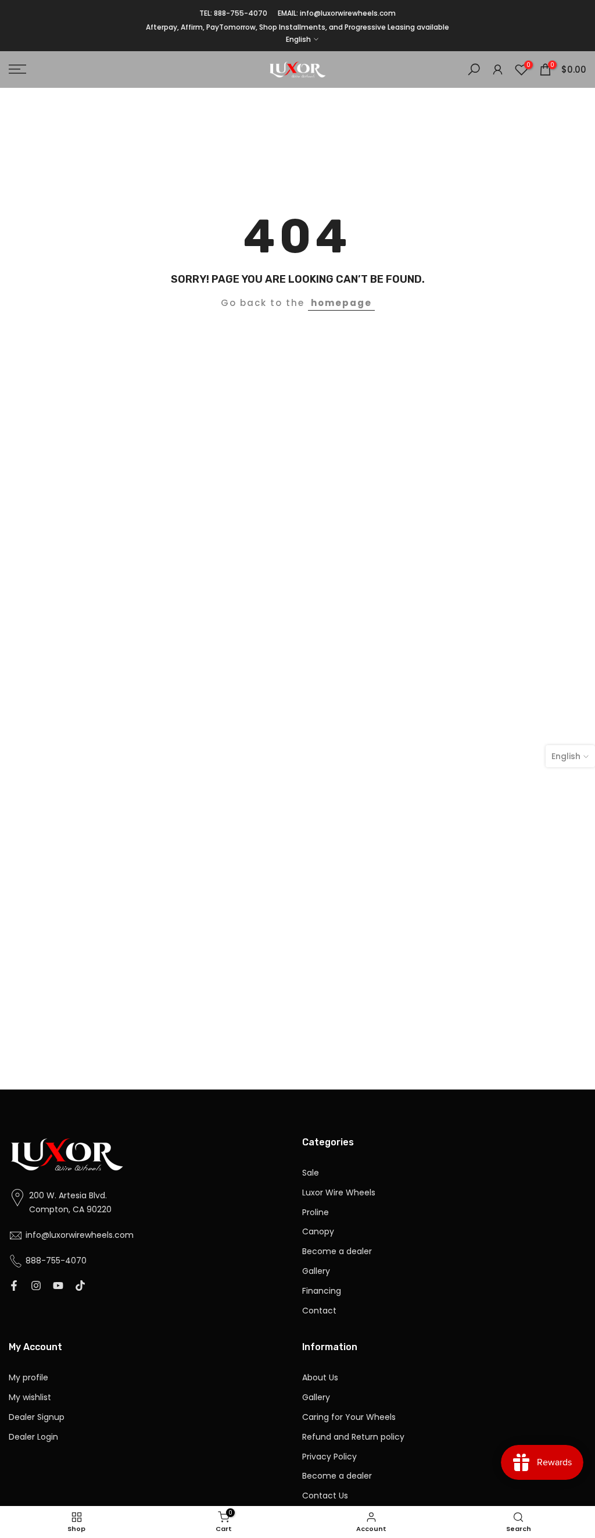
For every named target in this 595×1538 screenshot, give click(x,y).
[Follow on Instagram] (36, 1287)
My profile (28, 1377)
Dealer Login (33, 1437)
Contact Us (325, 1495)
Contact (319, 1310)
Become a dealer (337, 1251)
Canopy (318, 1231)
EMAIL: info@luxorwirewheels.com (337, 13)
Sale (310, 1173)
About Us (320, 1377)
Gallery (316, 1271)
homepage (341, 303)
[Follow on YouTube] (58, 1287)
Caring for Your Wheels (349, 1417)
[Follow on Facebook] (14, 1287)
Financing (321, 1291)
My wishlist (30, 1397)
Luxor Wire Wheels (338, 1192)
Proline (315, 1212)
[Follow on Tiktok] (80, 1287)
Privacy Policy (329, 1456)
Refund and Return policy (353, 1437)
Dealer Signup (36, 1417)
